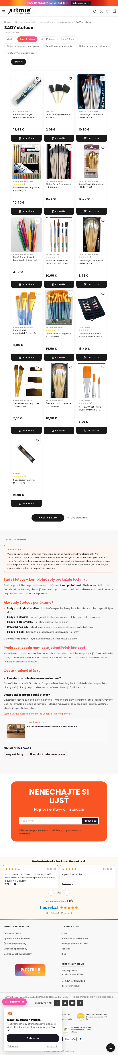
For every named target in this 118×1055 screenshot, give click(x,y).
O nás (64, 933)
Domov (8, 22)
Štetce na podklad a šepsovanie (23, 46)
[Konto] (101, 11)
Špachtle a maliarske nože (59, 46)
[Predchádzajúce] (51, 893)
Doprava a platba (12, 933)
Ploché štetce (68, 39)
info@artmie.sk (72, 986)
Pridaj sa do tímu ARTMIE (74, 943)
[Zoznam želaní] (108, 11)
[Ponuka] (3, 11)
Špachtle (47, 713)
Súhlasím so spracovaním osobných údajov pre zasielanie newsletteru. (50, 832)
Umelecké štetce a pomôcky (56, 22)
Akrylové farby (15, 754)
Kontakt (65, 948)
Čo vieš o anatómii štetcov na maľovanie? (52, 726)
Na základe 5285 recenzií (59, 913)
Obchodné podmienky (15, 948)
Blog (63, 954)
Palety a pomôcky (62, 713)
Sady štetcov (27, 39)
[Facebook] (57, 1003)
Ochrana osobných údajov (17, 954)
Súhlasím (33, 1038)
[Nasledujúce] (67, 893)
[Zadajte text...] (94, 11)
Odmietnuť (13, 1046)
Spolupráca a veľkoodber (74, 938)
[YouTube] (72, 1003)
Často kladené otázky (15, 943)
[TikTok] (80, 1003)
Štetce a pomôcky (26, 22)
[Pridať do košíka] (26, 138)
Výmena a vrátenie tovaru (17, 938)
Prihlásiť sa (90, 820)
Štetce (7, 713)
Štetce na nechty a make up (93, 46)
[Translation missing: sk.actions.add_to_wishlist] (37, 78)
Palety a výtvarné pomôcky (20, 52)
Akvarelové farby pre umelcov (47, 754)
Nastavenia (52, 1046)
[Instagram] (65, 1003)
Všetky (10, 39)
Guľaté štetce (48, 39)
